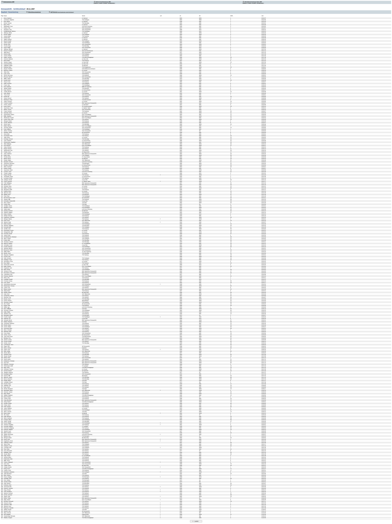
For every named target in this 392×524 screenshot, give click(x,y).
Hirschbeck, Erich (8, 261)
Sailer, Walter (7, 312)
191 (2, 328)
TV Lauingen (85, 365)
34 (1, 72)
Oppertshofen (85, 514)
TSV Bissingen (85, 163)
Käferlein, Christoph (9, 364)
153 (2, 266)
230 (2, 392)
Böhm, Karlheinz (8, 418)
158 (2, 274)
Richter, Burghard (8, 388)
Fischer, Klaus (7, 46)
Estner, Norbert (7, 300)
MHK (200, 18)
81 (1, 148)
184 (2, 317)
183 (2, 315)
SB (199, 130)
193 (2, 331)
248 (2, 421)
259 (2, 439)
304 (2, 512)
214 (2, 365)
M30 (200, 23)
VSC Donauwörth (86, 28)
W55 (200, 511)
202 (2, 346)
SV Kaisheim (85, 370)
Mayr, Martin (7, 393)
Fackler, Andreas (8, 246)
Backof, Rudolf (7, 41)
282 (2, 476)
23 (1, 54)
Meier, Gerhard (7, 166)
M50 (200, 129)
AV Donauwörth (86, 132)
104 (2, 186)
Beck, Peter (7, 24)
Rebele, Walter (7, 160)
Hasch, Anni (7, 439)
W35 (200, 284)
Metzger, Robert (8, 121)
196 (2, 336)
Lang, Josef (7, 73)
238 (2, 405)
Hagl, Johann (7, 455)
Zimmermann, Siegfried (9, 142)
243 (2, 413)
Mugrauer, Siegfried (8, 254)
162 (2, 281)
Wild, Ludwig (7, 351)
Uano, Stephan (7, 140)
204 (2, 349)
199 (2, 341)
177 (2, 305)
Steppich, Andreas (8, 372)
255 (2, 432)
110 (2, 196)
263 (2, 445)
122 (2, 215)
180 (2, 310)
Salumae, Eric (7, 318)
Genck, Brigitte (7, 423)
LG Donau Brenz (86, 90)
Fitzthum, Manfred (8, 276)
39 (1, 80)
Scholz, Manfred (8, 122)
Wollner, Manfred (8, 321)
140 (2, 245)
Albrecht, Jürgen (8, 377)
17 (1, 44)
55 (1, 106)
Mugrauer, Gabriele (8, 507)
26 (1, 59)
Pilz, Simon (6, 414)
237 (2, 403)
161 (2, 279)
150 (2, 261)
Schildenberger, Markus (10, 31)
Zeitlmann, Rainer (8, 442)
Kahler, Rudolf (7, 42)
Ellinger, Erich (7, 194)
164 (2, 284)
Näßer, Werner (7, 126)
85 (1, 155)
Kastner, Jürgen (8, 62)
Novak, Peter (7, 44)
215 (2, 367)
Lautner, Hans (7, 398)
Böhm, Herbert (7, 432)
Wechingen (84, 375)
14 (1, 39)
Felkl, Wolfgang (7, 183)
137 (2, 240)
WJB (200, 509)
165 (2, 285)
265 (2, 449)
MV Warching (85, 292)
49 (1, 96)
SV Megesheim (85, 152)
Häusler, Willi (7, 199)
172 (2, 297)
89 (1, 161)
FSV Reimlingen (86, 207)
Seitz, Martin (7, 93)
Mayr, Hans (7, 367)
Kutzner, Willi (7, 375)
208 (2, 356)
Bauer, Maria (7, 413)
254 (2, 431)
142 (2, 248)
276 (2, 467)
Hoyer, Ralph (7, 47)
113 (2, 201)
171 (2, 295)
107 (2, 191)
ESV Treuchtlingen (86, 114)
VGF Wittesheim (86, 143)
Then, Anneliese (8, 491)
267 (2, 452)
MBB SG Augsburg (86, 86)
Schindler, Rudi (7, 478)
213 (2, 364)
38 (1, 78)
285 (2, 481)
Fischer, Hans (7, 383)
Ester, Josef (7, 387)
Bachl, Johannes (8, 379)
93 (1, 168)
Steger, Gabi (7, 496)
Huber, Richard (7, 147)
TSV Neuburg (85, 36)
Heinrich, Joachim (8, 488)
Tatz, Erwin (6, 449)
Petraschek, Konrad (9, 264)
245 (2, 416)
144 (2, 251)
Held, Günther (7, 406)
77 (1, 142)
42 (1, 85)
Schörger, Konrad (8, 139)
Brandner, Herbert (8, 161)
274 (2, 463)
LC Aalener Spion (86, 108)
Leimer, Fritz (7, 287)
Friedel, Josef (7, 152)
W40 (200, 222)
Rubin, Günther (7, 214)
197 (2, 338)
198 (2, 339)
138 (2, 241)
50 (1, 98)
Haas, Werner (7, 90)
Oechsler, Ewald (8, 233)
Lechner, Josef (7, 171)
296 (2, 499)
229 (2, 390)
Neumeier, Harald (8, 302)
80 (1, 147)
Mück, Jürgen (7, 238)
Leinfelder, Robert (8, 382)
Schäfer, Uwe (7, 228)
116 (2, 205)
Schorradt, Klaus (8, 328)
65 (1, 122)
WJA (200, 476)
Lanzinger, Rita (7, 447)
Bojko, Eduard (7, 266)
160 (2, 277)
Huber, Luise (7, 349)
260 (2, 441)
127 (2, 223)
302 (2, 509)
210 (2, 359)
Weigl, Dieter (7, 290)
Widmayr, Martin (8, 32)
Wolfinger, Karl (7, 385)
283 (2, 478)
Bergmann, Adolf (8, 189)
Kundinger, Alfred (8, 374)
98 (1, 176)
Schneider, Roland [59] (9, 201)
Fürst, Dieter (7, 333)
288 (2, 486)
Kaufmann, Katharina (9, 472)
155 (2, 269)
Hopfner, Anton (7, 191)
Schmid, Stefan (7, 481)
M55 (200, 277)
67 (1, 126)
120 (2, 212)
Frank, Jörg (7, 85)
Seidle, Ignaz (7, 209)
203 (2, 348)
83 (1, 152)
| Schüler (105, 3)
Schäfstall (84, 413)
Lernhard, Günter (8, 178)
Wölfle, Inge (7, 307)
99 (1, 178)
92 (1, 166)
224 (2, 382)
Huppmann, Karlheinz (9, 217)
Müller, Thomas (7, 188)
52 (1, 101)
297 (2, 501)
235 (2, 400)
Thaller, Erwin (7, 465)
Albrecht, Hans (7, 192)
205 (2, 351)
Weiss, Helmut (7, 348)
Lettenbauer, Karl (8, 274)
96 (1, 173)
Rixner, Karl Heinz (8, 75)
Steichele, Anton (8, 112)
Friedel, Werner (8, 91)
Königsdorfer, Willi (8, 232)
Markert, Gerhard (8, 493)
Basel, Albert (7, 60)
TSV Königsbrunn (86, 67)
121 (2, 214)
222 (2, 379)
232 (2, 395)
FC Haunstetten (86, 157)
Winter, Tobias (7, 498)
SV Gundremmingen (87, 106)
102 (2, 183)
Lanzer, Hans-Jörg (8, 119)
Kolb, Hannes (7, 483)
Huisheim (84, 348)
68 (1, 127)
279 (2, 472)
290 (2, 490)
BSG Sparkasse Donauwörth (89, 103)
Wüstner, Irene (7, 506)
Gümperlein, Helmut (9, 295)
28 (1, 62)
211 (2, 361)
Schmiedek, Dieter (8, 176)
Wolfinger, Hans (8, 452)
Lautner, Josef (7, 470)
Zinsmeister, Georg (8, 230)
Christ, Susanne (8, 181)
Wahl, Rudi (6, 72)
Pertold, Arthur (7, 157)
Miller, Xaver (7, 460)
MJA (200, 29)
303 (2, 511)
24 (1, 55)
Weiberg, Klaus (7, 67)
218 (2, 372)
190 (2, 326)
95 (1, 171)
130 (2, 228)
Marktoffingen (85, 300)
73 (1, 135)
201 (2, 344)
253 (2, 429)
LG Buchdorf (85, 104)
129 (2, 227)
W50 (200, 491)
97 (1, 174)
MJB (200, 52)
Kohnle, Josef (7, 343)
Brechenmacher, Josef (9, 197)
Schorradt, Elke (8, 486)
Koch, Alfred (7, 21)
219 (2, 374)
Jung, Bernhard (8, 400)
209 (2, 357)
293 (2, 494)
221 (2, 377)
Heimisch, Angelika (8, 424)
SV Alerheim (85, 65)
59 (1, 112)
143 (2, 250)
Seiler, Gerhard (7, 83)
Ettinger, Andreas (8, 215)
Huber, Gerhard (8, 101)
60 (1, 114)
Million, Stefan (7, 78)
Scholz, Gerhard (8, 494)
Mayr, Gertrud (7, 512)
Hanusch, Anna (7, 503)
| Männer (96, 3)
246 (2, 418)
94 (1, 170)
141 (2, 246)
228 (2, 388)
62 (1, 117)
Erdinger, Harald (8, 179)
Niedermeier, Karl (8, 150)
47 (1, 93)
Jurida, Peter (7, 204)
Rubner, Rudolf (7, 168)
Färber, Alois (7, 240)
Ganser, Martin (7, 55)
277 (2, 468)
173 (2, 299)
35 (1, 73)
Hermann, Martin (8, 127)
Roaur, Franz (7, 81)
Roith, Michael (7, 416)
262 (2, 444)
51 (1, 99)
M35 (200, 21)
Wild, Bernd (6, 52)
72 (1, 134)
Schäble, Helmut (8, 205)
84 (1, 153)
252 (2, 428)
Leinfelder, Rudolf (8, 279)
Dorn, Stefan (7, 480)
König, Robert (7, 401)
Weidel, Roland (7, 88)
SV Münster (85, 158)
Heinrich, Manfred (8, 59)
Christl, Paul (7, 37)
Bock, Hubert (7, 202)
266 (2, 450)
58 (1, 111)
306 (2, 516)
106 (2, 189)
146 (2, 254)
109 (2, 194)
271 (2, 459)
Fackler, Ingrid (7, 317)
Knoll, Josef (7, 220)
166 (2, 287)
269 (2, 455)
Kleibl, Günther (7, 223)
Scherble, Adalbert (8, 426)
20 (1, 49)
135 (2, 237)
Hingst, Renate (7, 174)
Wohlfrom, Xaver (8, 207)
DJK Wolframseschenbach (88, 68)
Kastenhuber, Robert (9, 114)
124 (2, 219)
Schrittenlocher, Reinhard (10, 237)
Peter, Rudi (6, 196)
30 (1, 65)
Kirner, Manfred (7, 18)
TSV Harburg (85, 98)
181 (2, 312)
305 (2, 514)
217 (2, 370)
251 (2, 426)
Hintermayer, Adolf (8, 365)
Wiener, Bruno (7, 158)
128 (2, 225)
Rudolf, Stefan (7, 380)
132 (2, 232)
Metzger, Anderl (8, 437)
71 (1, 132)
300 (2, 506)
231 (2, 393)
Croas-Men (85, 179)
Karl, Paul (6, 362)
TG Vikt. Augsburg (86, 251)
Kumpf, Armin (7, 80)
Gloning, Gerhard (8, 210)
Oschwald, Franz (8, 135)
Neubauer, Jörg (8, 29)
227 (2, 387)
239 (2, 406)
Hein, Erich (6, 463)
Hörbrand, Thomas (8, 369)
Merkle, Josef (7, 253)
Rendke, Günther (8, 165)
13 (1, 37)
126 (2, 222)
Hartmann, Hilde (8, 504)
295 (2, 498)
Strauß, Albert (7, 454)
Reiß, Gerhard (7, 258)
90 (1, 163)
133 (2, 233)
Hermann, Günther (8, 310)
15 (1, 41)
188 (2, 323)
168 (2, 290)
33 (1, 70)
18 (1, 46)
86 (1, 157)
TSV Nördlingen (86, 31)
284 (2, 480)
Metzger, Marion (8, 219)
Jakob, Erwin (7, 235)
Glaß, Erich (6, 294)
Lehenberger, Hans (8, 344)
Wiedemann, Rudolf (8, 117)
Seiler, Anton (7, 137)
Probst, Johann (7, 104)
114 (2, 202)
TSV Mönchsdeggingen (88, 57)
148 (2, 258)
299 (2, 504)
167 (2, 289)
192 (2, 330)
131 (2, 230)
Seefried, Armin (7, 354)
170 (2, 294)
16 (1, 42)
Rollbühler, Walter (8, 65)
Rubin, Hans (7, 155)
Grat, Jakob (7, 282)
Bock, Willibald (7, 308)
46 (1, 91)
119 (2, 210)
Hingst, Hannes (8, 148)
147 (2, 256)
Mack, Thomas (7, 411)
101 (2, 181)
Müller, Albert (7, 251)
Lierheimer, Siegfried (9, 19)
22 (1, 52)
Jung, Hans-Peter (8, 336)
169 (2, 292)
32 (1, 68)
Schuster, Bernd (8, 320)
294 (2, 496)
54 (1, 104)
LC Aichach (85, 18)
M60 (200, 274)
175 (2, 302)
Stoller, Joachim (8, 57)
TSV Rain (84, 202)
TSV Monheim (85, 80)
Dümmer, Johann (8, 392)
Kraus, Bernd (7, 106)
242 (2, 411)
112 (2, 199)
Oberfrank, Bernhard (9, 163)
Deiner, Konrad (7, 98)
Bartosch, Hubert (8, 70)
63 (1, 119)
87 (1, 158)
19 (1, 47)
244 (2, 414)
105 (2, 188)
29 (1, 63)
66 (1, 124)
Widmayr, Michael (8, 49)
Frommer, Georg (8, 281)
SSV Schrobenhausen (87, 50)
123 (2, 217)
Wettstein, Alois (7, 331)
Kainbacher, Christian (9, 361)
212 (2, 362)
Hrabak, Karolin (8, 467)
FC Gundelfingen (86, 243)
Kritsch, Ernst (7, 410)
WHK (200, 174)
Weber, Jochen (7, 109)
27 (1, 60)
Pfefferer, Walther (8, 212)
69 (1, 129)
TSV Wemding (85, 23)
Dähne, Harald (7, 421)
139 (2, 243)
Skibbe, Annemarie (8, 434)
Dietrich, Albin (7, 54)
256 (2, 434)
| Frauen (100, 3)
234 (2, 398)
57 (1, 109)
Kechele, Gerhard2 (8, 501)
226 (2, 385)
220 (2, 375)
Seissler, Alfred (7, 457)
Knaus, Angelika (8, 476)
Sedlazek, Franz (8, 445)
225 (2, 383)
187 (2, 321)
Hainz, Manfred (7, 153)
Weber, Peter (7, 357)
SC (200, 357)
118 (2, 209)
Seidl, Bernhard (7, 473)
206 (2, 352)
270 (2, 457)
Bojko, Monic (7, 499)
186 (2, 320)
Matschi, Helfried (8, 243)
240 (2, 408)
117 (2, 207)
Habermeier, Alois (8, 459)
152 (2, 264)
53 (1, 103)
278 (2, 470)
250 (2, 424)
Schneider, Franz (8, 245)
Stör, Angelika (7, 514)
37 (1, 77)
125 (2, 220)
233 (2, 396)
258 (2, 437)
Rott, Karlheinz (7, 86)
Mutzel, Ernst (7, 184)
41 (1, 83)
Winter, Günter (7, 289)
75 (1, 139)
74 (1, 137)
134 (2, 235)
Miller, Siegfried (7, 116)
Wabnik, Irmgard (8, 517)
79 (1, 145)
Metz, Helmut (7, 475)
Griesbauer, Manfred (9, 323)
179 (2, 308)
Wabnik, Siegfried (8, 395)
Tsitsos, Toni (7, 28)
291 (2, 491)
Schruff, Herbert (8, 370)
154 (2, 268)
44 (1, 88)
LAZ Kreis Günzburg (87, 26)
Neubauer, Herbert (8, 241)
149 (2, 259)
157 (2, 272)
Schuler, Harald (7, 403)
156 (2, 271)
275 (2, 465)
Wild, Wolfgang (7, 143)
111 (2, 197)
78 (1, 143)
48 (1, 94)
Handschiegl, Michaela (9, 516)
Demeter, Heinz (8, 186)
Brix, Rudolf (7, 303)
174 (2, 300)
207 (2, 354)
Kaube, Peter (7, 305)
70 (1, 130)
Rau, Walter (7, 263)
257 (2, 436)
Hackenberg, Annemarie (10, 284)
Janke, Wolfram (8, 408)
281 (2, 475)
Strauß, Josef (7, 299)
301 (2, 507)
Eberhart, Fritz (7, 297)
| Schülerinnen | (111, 3)
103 (2, 184)
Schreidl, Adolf (7, 227)
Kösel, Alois (6, 134)
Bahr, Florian (7, 269)
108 (2, 192)
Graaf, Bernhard (8, 63)
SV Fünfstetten (85, 197)
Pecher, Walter (7, 34)
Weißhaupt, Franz (8, 26)
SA (199, 315)
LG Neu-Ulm (85, 59)
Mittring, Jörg (7, 436)
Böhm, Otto (6, 277)
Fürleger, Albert (7, 419)
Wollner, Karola (7, 509)
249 (2, 423)
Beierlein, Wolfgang (8, 225)
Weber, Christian (8, 130)
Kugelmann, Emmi (8, 441)
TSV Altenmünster (86, 99)
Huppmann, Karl (8, 268)
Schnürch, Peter (8, 271)
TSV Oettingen (85, 19)
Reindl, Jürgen (7, 325)
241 (2, 410)
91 (1, 165)
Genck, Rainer (7, 326)
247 (2, 419)
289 (2, 488)
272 (2, 460)
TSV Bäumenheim (86, 336)
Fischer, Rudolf (7, 341)
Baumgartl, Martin (8, 315)
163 (2, 282)
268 (2, 454)
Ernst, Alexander (8, 450)
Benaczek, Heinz (8, 250)
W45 (200, 434)
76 (1, 140)
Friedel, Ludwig (7, 173)
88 (1, 160)
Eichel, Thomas (8, 23)
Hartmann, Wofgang (9, 428)
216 (2, 369)
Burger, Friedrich (8, 68)
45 (1, 90)
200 (2, 343)
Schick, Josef (7, 334)
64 (1, 121)
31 (1, 67)
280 (2, 473)
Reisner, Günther (8, 50)
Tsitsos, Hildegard (8, 462)
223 (2, 380)
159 (2, 276)
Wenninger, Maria (8, 390)
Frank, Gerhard (8, 111)
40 (1, 81)
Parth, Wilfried (7, 129)
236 (2, 401)
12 (1, 36)
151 (2, 263)
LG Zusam (84, 70)
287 (2, 485)
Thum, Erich (7, 94)
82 (1, 150)
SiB (200, 516)
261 (2, 442)
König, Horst (7, 468)
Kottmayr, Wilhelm (8, 429)
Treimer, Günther (8, 103)
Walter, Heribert (8, 39)
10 (1, 32)
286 (2, 483)
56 (1, 108)
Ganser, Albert (7, 36)
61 (1, 116)
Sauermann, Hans (8, 108)
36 (1, 75)
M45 (200, 65)
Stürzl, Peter (7, 444)
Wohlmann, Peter (8, 99)
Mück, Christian (8, 330)
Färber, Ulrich (7, 405)
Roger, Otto (7, 346)
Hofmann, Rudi (7, 485)
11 (1, 34)
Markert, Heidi (7, 222)
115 (2, 204)
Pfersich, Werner (8, 77)
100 (2, 179)
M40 (200, 28)
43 (1, 86)
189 (2, 325)
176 (2, 303)
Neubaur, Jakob (8, 132)
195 (2, 334)
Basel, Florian (7, 396)
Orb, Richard (7, 145)
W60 (200, 503)
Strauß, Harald (7, 356)
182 (2, 313)
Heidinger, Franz (8, 259)
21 (1, 50)
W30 (200, 307)
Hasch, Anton (7, 359)
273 (2, 462)
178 (2, 307)
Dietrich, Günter (8, 339)
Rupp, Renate (7, 490)
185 (2, 318)
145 (2, 253)
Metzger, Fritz (7, 338)
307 (2, 517)
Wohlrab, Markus (8, 248)
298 (2, 503)
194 (2, 333)
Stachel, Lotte (7, 511)
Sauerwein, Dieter (8, 170)
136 (2, 238)
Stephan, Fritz (7, 313)
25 (1, 57)
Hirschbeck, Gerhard (9, 272)
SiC (200, 467)
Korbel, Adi (6, 96)
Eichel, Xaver (7, 124)
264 (2, 447)
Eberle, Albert (7, 352)
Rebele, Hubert (7, 292)
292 (2, 493)
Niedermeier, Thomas (9, 285)
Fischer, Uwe (7, 256)
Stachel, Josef (7, 431)
